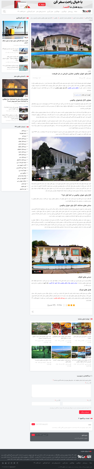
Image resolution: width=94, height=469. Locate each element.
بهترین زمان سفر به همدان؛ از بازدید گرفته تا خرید (11, 108)
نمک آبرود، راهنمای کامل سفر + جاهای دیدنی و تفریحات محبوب (42, 337)
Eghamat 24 (12, 467)
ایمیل (57, 400)
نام (88, 400)
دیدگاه (87, 383)
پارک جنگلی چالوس (65, 283)
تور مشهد (23, 186)
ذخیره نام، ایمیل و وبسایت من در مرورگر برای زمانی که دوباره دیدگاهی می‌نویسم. (69, 408)
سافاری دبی (23, 173)
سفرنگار (48, 362)
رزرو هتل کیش (22, 144)
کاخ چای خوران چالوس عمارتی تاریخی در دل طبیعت (71, 73)
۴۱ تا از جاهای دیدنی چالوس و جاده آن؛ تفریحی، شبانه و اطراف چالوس (81, 361)
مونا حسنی (87, 341)
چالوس (55, 18)
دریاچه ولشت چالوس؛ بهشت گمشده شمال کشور (62, 361)
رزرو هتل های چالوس (59, 298)
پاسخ (33, 424)
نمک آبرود (57, 283)
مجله (75, 11)
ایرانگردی (64, 11)
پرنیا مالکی (67, 364)
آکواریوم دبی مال (21, 178)
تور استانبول (23, 189)
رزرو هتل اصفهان (21, 149)
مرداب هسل (74, 283)
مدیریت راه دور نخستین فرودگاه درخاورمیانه (10, 50)
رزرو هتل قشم (22, 154)
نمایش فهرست (77, 95)
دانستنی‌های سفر (41, 11)
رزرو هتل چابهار (22, 147)
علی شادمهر (87, 364)
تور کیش (23, 184)
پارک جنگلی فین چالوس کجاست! (43, 360)
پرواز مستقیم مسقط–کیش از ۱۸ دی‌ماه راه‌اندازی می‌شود (10, 66)
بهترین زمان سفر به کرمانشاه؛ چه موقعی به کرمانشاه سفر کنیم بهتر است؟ (15, 100)
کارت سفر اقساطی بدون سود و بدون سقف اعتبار (15, 41)
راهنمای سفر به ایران (78, 18)
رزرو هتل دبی (22, 157)
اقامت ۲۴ (62, 467)
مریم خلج (89, 78)
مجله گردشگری (89, 18)
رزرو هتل (70, 11)
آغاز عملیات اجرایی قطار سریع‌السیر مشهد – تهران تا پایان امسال (10, 58)
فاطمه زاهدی (47, 341)
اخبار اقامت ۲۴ (21, 11)
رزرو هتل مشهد (22, 139)
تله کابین (51, 283)
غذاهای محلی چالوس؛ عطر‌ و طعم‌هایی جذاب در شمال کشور (61, 337)
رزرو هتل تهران (22, 141)
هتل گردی (50, 11)
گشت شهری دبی (21, 165)
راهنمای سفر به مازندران (65, 18)
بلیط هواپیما (23, 133)
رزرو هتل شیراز (22, 152)
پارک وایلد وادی (22, 176)
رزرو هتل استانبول (21, 160)
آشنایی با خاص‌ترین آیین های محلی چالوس (82, 337)
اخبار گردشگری (31, 11)
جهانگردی (57, 11)
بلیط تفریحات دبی (21, 162)
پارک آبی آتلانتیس (21, 168)
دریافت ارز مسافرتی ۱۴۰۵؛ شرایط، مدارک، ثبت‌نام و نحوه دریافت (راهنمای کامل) (10, 117)
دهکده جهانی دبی (21, 181)
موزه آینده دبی (22, 170)
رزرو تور (24, 136)
